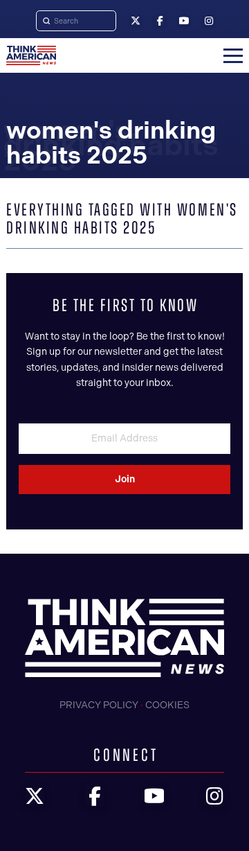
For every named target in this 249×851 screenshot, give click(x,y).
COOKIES (167, 705)
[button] (233, 55)
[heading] (31, 55)
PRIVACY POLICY (98, 705)
